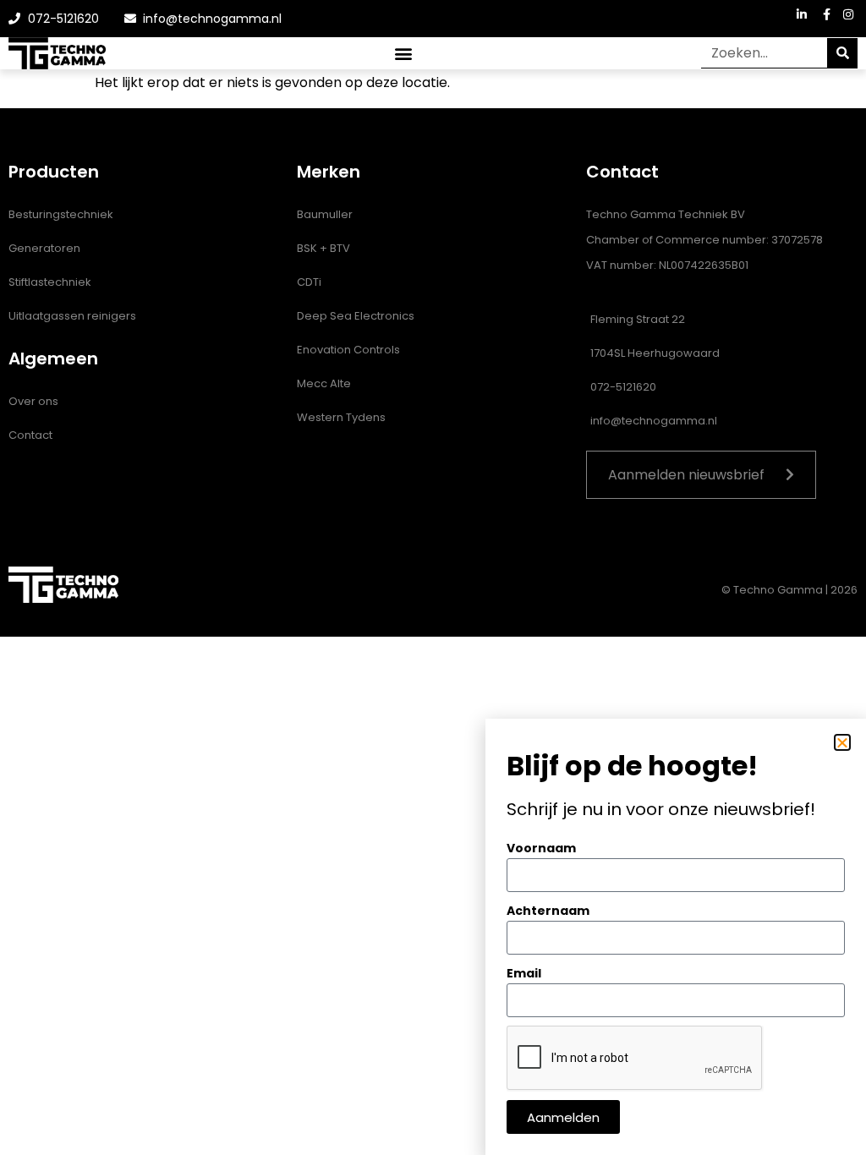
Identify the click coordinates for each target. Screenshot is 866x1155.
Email (524, 973)
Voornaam (541, 848)
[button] (842, 742)
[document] (433, 577)
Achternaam (548, 910)
